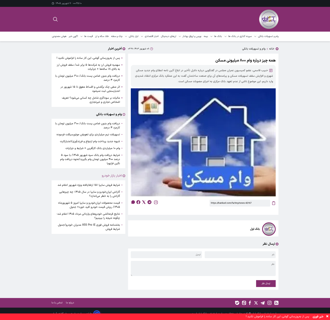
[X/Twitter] (256, 303)
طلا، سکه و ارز (102, 36)
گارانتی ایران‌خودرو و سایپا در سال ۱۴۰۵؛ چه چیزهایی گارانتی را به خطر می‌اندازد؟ (89, 194)
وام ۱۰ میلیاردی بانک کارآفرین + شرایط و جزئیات (92, 148)
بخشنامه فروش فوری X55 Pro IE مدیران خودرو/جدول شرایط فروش (89, 227)
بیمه (206, 36)
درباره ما (70, 303)
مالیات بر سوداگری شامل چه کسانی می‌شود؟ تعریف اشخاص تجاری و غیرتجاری (91, 100)
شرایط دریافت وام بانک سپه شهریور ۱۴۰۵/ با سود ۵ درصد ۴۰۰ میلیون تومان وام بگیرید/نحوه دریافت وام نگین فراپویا (90, 159)
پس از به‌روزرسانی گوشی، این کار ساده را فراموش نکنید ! (88, 58)
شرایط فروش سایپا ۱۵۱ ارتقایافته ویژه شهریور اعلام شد (89, 185)
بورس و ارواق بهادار (192, 36)
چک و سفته (117, 36)
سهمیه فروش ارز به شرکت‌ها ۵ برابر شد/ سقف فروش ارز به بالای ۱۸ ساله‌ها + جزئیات (88, 67)
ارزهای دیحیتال (168, 36)
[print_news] (156, 203)
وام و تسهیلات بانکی (268, 36)
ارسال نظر (266, 283)
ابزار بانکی (133, 36)
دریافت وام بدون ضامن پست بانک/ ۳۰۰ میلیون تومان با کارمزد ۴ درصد (87, 78)
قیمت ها (88, 36)
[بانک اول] (268, 19)
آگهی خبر (73, 36)
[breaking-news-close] (327, 317)
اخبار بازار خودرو (112, 176)
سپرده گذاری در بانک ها (240, 36)
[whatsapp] (133, 202)
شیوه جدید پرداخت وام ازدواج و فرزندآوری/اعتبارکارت (90, 141)
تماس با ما (57, 303)
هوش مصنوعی (59, 36)
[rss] (276, 303)
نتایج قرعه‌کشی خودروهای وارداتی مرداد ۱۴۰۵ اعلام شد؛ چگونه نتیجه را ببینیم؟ (88, 216)
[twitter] (144, 202)
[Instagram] (269, 303)
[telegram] (149, 202)
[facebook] (138, 202)
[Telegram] (263, 303)
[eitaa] (244, 303)
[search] (55, 19)
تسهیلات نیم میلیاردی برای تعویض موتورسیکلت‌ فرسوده (88, 135)
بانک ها (218, 36)
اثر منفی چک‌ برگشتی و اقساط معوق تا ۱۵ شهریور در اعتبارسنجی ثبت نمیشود (90, 89)
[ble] (237, 303)
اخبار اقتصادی (152, 36)
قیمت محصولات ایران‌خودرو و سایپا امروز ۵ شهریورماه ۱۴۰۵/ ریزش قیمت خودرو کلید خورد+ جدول (89, 205)
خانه (271, 49)
